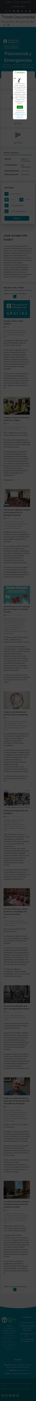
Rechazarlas (21, 114)
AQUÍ (17, 90)
